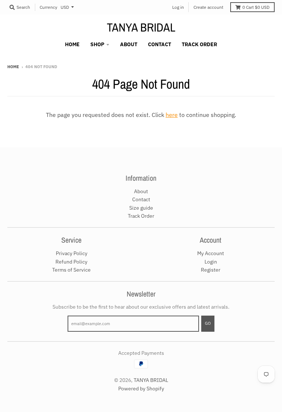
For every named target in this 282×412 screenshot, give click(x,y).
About (141, 191)
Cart (256, 7)
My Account (210, 253)
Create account (208, 7)
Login (211, 261)
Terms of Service (71, 269)
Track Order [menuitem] (199, 44)
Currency (48, 7)
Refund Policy (71, 261)
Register (210, 269)
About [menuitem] (128, 44)
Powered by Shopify (141, 388)
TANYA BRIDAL (141, 27)
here (172, 114)
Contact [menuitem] (159, 44)
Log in (178, 7)
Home (13, 66)
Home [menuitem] (72, 44)
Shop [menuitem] (97, 44)
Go (208, 323)
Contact (141, 199)
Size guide (141, 208)
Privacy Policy (71, 253)
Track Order (141, 216)
